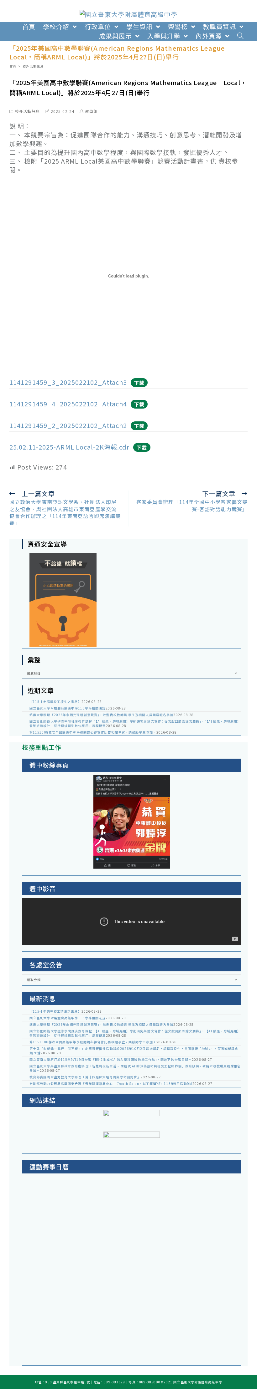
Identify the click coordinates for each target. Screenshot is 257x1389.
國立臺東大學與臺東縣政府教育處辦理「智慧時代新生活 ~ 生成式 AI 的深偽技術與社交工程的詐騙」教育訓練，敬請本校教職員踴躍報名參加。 (135, 1068)
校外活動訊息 (27, 111)
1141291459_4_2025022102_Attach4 (68, 403)
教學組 (91, 111)
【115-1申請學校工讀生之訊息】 (55, 701)
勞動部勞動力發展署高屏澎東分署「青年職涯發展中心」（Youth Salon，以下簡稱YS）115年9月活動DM (110, 1083)
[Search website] (240, 36)
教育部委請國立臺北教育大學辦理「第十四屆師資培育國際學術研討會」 (85, 1077)
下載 (139, 382)
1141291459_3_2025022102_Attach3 (68, 382)
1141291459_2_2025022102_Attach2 (68, 425)
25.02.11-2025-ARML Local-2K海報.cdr (69, 446)
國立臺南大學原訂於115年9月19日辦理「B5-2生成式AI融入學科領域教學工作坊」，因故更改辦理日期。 (110, 1059)
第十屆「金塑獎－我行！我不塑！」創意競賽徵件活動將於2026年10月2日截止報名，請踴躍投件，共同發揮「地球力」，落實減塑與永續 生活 (133, 1050)
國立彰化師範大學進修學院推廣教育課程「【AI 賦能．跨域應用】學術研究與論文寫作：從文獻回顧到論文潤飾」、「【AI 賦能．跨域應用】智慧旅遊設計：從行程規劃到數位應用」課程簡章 (135, 723)
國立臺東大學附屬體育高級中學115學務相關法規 (67, 708)
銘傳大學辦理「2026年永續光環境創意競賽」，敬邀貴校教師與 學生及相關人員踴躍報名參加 (101, 714)
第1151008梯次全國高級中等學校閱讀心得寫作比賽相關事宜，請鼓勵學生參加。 (92, 732)
